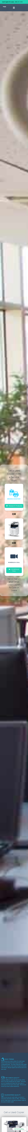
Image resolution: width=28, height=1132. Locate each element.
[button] (14, 570)
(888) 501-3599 (19, 2)
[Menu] (14, 8)
